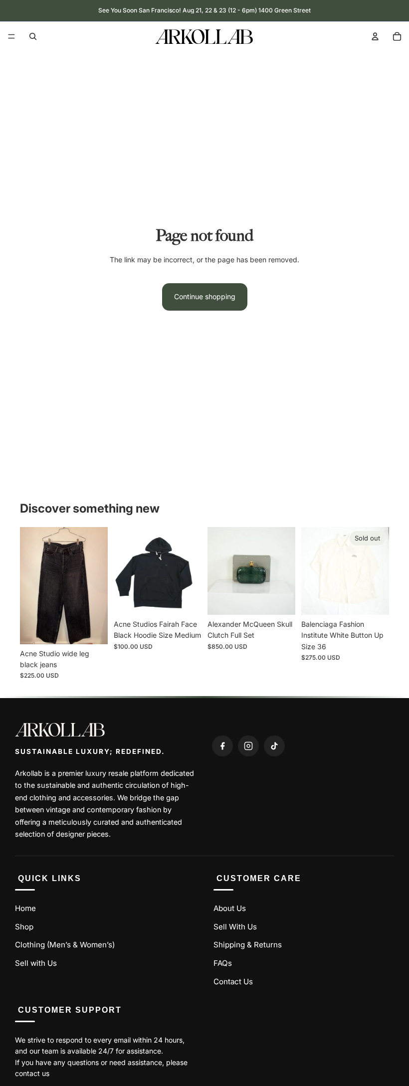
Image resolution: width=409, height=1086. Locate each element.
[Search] (33, 36)
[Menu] (11, 36)
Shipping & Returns (247, 944)
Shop (24, 926)
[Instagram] (248, 745)
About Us (229, 908)
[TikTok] (274, 745)
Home (25, 908)
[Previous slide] (31, 585)
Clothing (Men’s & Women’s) (65, 944)
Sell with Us (36, 963)
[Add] (92, 629)
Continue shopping (204, 296)
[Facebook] (222, 745)
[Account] (375, 36)
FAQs (222, 963)
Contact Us (233, 981)
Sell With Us (235, 926)
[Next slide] (97, 585)
